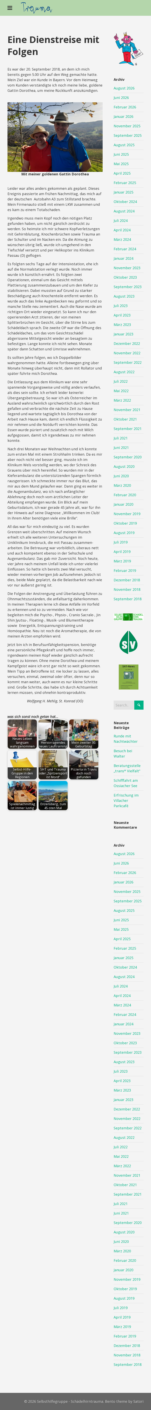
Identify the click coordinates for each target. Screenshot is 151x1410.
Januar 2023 (123, 334)
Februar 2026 (125, 107)
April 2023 (122, 315)
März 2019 (122, 561)
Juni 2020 (121, 476)
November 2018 (127, 589)
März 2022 (122, 400)
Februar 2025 (125, 182)
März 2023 (122, 324)
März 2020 (122, 485)
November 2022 (127, 353)
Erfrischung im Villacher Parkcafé (126, 800)
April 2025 (122, 173)
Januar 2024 (123, 258)
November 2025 (127, 126)
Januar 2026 (123, 116)
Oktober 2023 (125, 277)
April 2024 (122, 230)
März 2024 (122, 239)
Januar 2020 (123, 504)
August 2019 (124, 532)
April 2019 (122, 551)
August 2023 (124, 296)
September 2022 (128, 362)
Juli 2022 (121, 381)
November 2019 (127, 513)
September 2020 (128, 457)
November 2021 (127, 409)
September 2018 (128, 599)
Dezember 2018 (127, 580)
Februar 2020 (125, 494)
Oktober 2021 (125, 419)
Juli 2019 (121, 542)
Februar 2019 (125, 570)
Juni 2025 (121, 154)
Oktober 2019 (125, 523)
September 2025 (128, 135)
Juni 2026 (121, 97)
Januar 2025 (123, 192)
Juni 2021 (121, 447)
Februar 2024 (125, 249)
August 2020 (124, 466)
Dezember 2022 (127, 343)
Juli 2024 (121, 220)
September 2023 (128, 286)
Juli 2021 (121, 438)
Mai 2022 (121, 390)
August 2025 (124, 144)
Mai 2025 (121, 163)
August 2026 (124, 88)
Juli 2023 (121, 305)
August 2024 (124, 211)
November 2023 (127, 267)
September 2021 (128, 428)
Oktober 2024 (125, 201)
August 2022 (124, 371)
